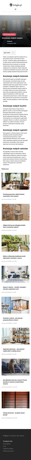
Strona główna (7, 444)
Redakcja (9, 199)
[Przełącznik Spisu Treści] (12, 53)
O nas (4, 446)
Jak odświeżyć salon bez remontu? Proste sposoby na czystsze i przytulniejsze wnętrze (15, 382)
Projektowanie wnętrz (9, 34)
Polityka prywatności (8, 451)
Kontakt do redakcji (8, 448)
